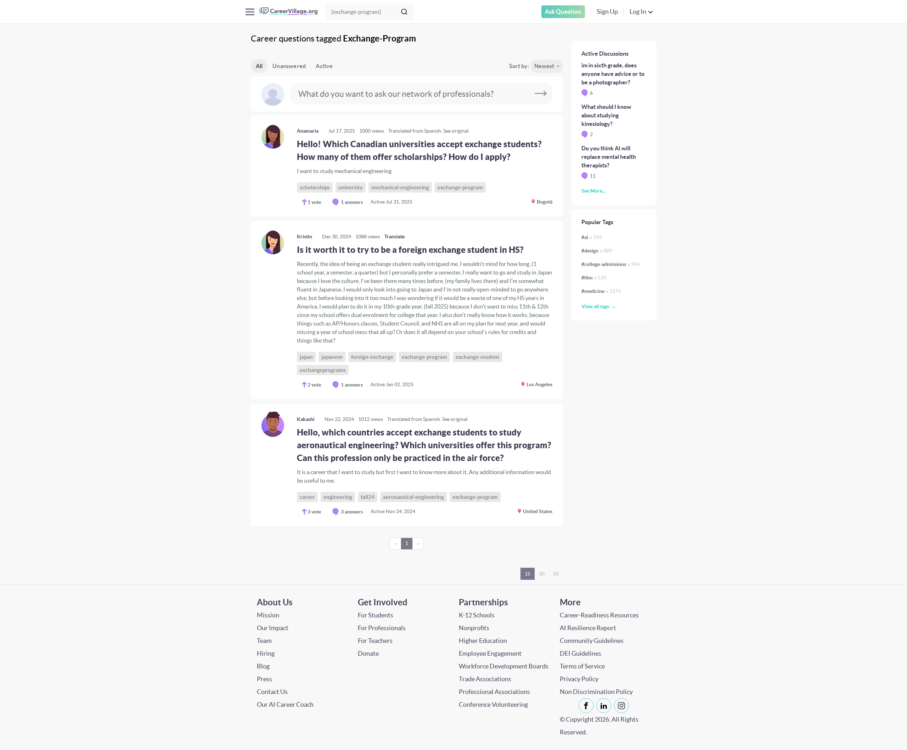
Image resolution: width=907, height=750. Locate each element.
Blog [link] (263, 666)
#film (593, 277)
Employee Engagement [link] (490, 653)
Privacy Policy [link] (579, 679)
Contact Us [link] (272, 691)
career (307, 497)
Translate (394, 236)
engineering (337, 497)
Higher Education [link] (483, 640)
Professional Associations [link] (494, 691)
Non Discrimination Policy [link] (596, 691)
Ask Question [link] (563, 11)
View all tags (595, 306)
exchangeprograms (323, 370)
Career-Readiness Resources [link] (599, 615)
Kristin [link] (304, 236)
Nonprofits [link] (474, 628)
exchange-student (478, 357)
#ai (591, 237)
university (350, 187)
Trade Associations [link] (485, 679)
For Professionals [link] (382, 628)
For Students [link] (375, 615)
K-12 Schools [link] (477, 615)
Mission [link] (268, 615)
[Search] (404, 11)
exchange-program (460, 187)
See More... (593, 191)
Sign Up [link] (607, 11)
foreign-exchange (372, 357)
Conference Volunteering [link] (493, 704)
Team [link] (264, 640)
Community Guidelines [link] (592, 640)
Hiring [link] (266, 653)
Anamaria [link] (308, 131)
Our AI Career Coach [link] (285, 704)
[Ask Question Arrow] (541, 94)
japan (306, 357)
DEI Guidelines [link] (580, 653)
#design (596, 251)
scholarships (315, 187)
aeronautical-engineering (413, 497)
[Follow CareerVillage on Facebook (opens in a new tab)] (587, 705)
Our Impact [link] (272, 628)
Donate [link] (368, 653)
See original (456, 131)
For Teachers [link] (375, 640)
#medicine (601, 291)
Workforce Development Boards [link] (503, 666)
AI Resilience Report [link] (588, 628)
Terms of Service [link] (582, 666)
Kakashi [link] (306, 419)
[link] (407, 166)
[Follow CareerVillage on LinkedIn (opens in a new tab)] (605, 705)
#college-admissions (610, 264)
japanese (332, 357)
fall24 (367, 497)
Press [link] (264, 679)
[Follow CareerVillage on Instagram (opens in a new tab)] (623, 705)
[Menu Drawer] (250, 12)
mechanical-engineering (400, 187)
